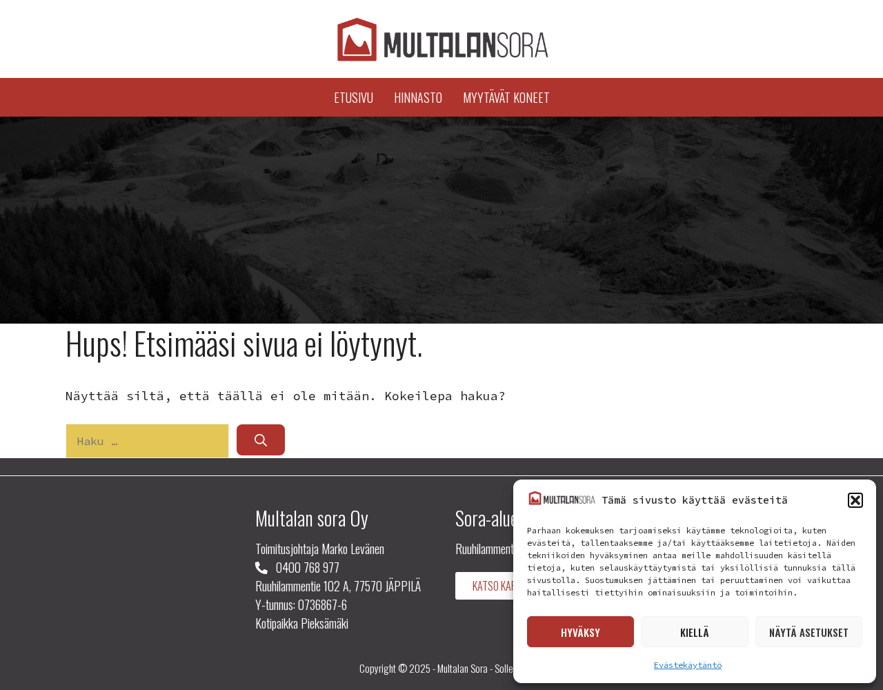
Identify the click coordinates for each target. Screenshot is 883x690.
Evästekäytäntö (688, 665)
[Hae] (261, 439)
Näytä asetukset (809, 632)
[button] (855, 500)
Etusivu (353, 97)
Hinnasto (418, 97)
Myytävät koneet (506, 97)
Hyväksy (580, 632)
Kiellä (694, 632)
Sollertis (509, 668)
